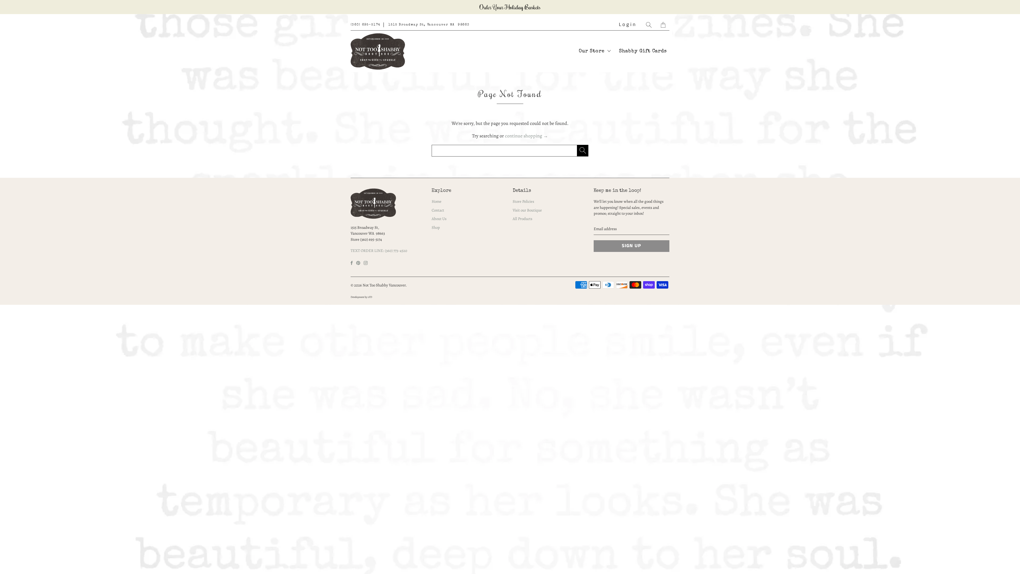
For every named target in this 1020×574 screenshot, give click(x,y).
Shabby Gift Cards (643, 51)
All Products (522, 218)
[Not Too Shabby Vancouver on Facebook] (352, 263)
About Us (439, 218)
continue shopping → (526, 136)
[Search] (649, 24)
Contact (438, 210)
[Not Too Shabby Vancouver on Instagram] (366, 263)
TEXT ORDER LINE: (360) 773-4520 (379, 250)
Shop (436, 227)
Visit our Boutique (527, 210)
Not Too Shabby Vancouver (384, 285)
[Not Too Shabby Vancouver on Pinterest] (358, 263)
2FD (370, 297)
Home (436, 201)
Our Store (592, 51)
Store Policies (523, 201)
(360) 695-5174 (365, 25)
